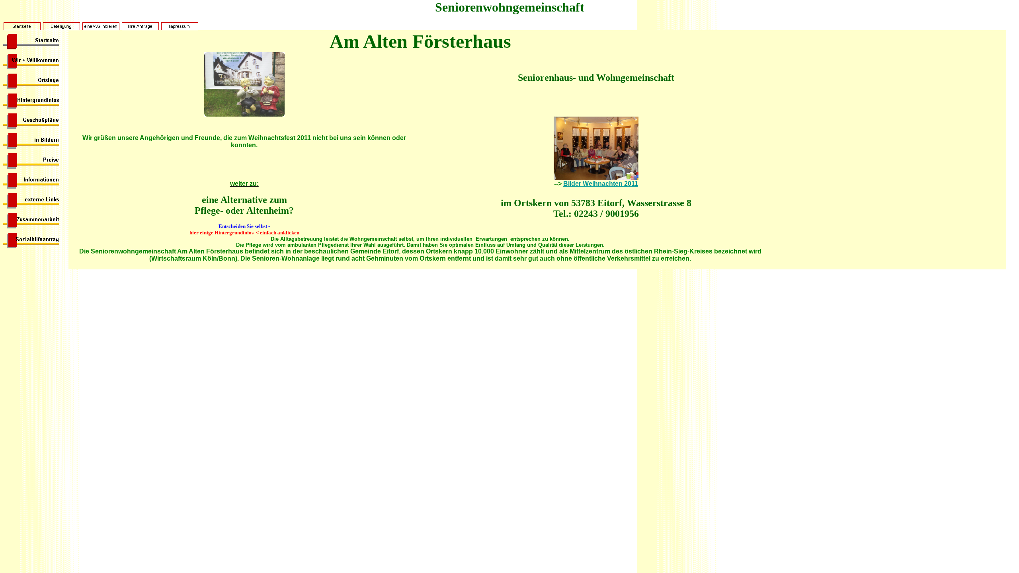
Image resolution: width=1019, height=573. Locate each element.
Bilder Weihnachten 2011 (600, 183)
